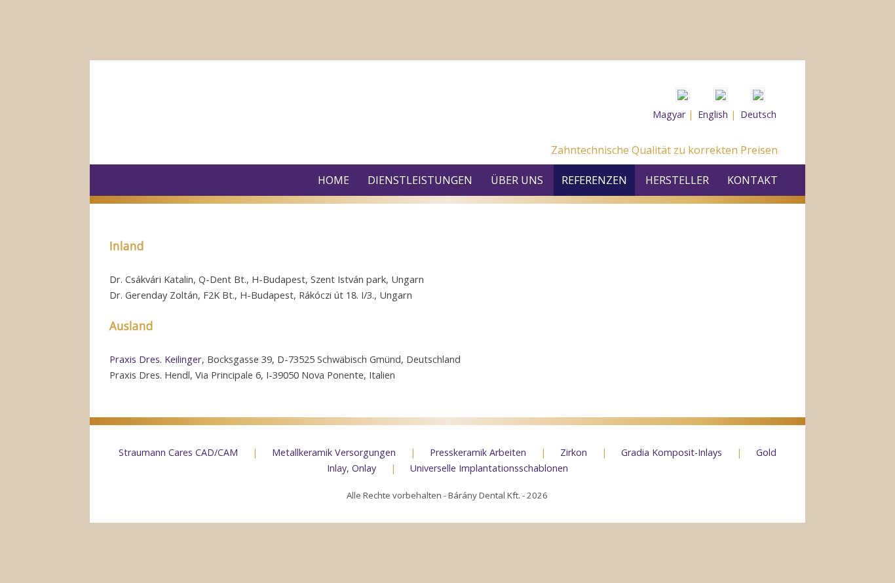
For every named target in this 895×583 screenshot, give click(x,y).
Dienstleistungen (420, 180)
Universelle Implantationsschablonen (489, 468)
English (713, 114)
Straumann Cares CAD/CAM (179, 452)
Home (333, 180)
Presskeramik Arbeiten (479, 452)
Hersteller (677, 180)
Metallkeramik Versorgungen (335, 452)
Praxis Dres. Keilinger (155, 359)
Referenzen (594, 180)
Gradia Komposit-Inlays (673, 452)
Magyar (669, 114)
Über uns (517, 180)
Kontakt (752, 180)
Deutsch (758, 114)
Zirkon (575, 452)
